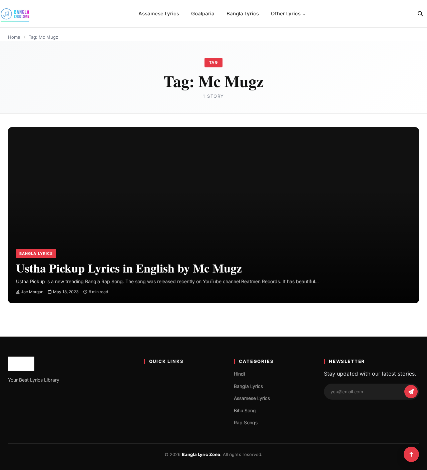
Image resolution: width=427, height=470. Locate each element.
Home (14, 37)
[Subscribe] (411, 391)
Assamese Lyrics (158, 13)
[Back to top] (411, 454)
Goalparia (203, 13)
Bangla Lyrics (243, 13)
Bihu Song (245, 410)
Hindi (239, 374)
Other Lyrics (286, 13)
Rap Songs (246, 422)
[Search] (420, 13)
